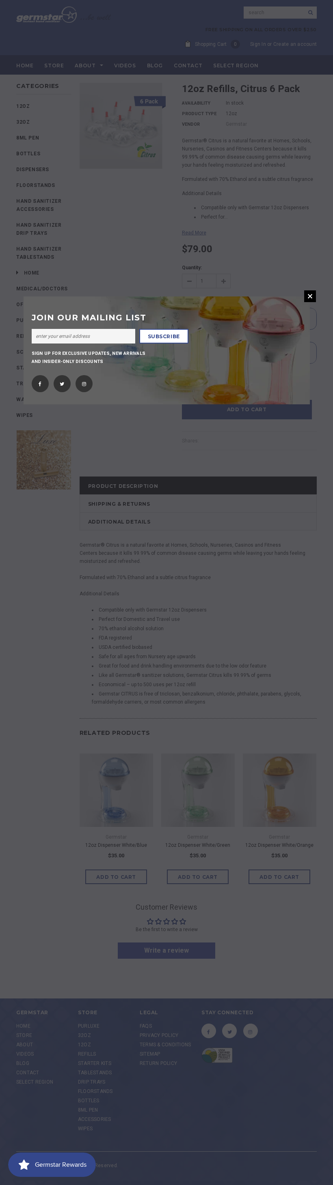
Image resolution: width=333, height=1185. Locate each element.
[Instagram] (84, 381)
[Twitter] (62, 381)
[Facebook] (40, 381)
